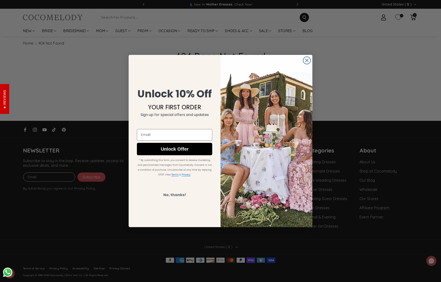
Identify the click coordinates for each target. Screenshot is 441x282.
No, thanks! (174, 194)
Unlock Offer (175, 149)
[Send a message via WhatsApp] (7, 272)
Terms (175, 174)
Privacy (186, 174)
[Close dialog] (307, 60)
